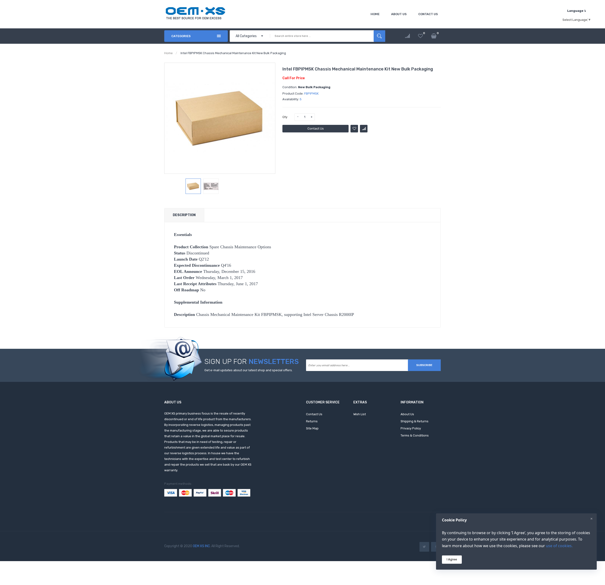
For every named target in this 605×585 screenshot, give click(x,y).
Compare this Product (363, 128)
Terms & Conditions (415, 435)
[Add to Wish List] (354, 128)
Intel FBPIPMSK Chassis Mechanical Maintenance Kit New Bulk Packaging (233, 53)
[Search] (379, 36)
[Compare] (407, 36)
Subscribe (424, 365)
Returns (312, 421)
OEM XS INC (201, 546)
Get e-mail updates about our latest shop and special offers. (248, 370)
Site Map (312, 428)
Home (168, 53)
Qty (284, 117)
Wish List (359, 414)
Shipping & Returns (414, 421)
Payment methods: (178, 483)
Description (184, 215)
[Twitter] (424, 547)
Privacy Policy (411, 428)
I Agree (452, 559)
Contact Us (315, 128)
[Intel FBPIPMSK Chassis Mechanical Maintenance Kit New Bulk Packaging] (193, 186)
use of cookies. (559, 545)
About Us (407, 414)
